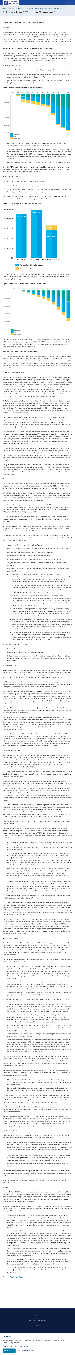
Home (4, 8)
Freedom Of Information (37, 1321)
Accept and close (9, 1350)
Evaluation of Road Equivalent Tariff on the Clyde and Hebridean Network (39, 8)
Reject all (20, 1350)
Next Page (19, 1277)
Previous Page (8, 1277)
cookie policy (23, 1346)
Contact (37, 1316)
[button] (67, 3)
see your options (31, 1350)
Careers (37, 1325)
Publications (12, 8)
